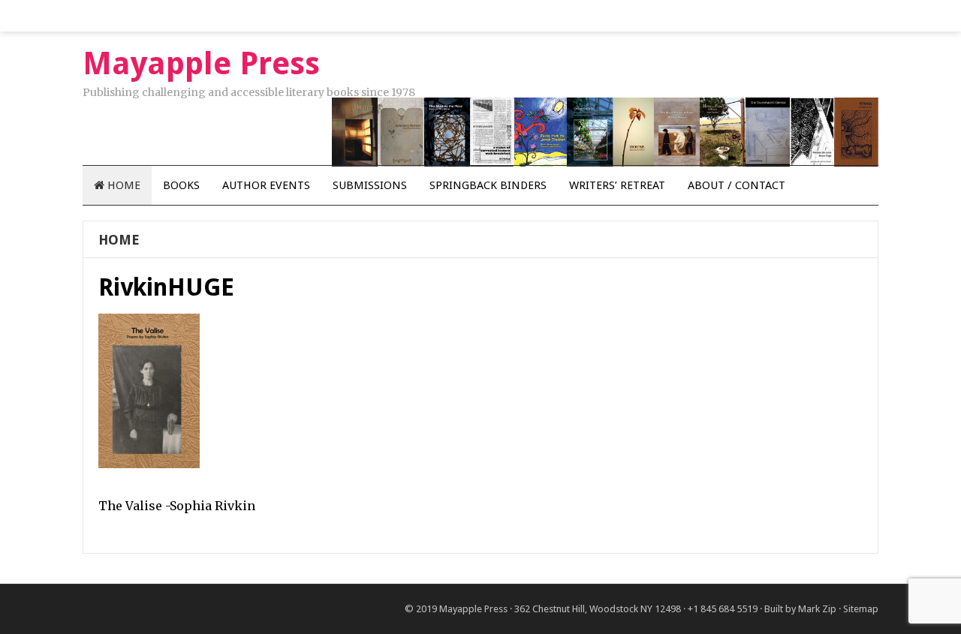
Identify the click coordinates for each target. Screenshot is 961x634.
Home (122, 185)
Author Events (266, 185)
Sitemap (860, 608)
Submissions (370, 185)
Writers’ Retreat (617, 185)
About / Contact (736, 185)
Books (181, 185)
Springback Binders (488, 185)
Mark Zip (817, 608)
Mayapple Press (473, 608)
